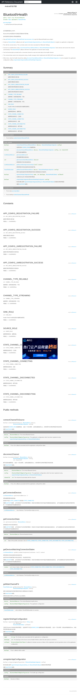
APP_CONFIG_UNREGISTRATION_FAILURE (18, 84)
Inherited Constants (68, 13)
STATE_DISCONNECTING (67, 540)
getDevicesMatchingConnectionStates (25, 164)
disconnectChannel (21, 150)
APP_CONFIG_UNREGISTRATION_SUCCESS (19, 89)
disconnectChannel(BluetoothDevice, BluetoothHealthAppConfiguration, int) (44, 58)
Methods (74, 13)
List (5, 154)
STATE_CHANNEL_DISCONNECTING (17, 128)
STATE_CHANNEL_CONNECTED (16, 114)
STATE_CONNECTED (15, 500)
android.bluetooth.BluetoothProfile (21, 138)
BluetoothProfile (22, 19)
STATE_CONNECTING (43, 540)
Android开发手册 (10, 6)
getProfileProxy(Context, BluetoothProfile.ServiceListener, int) (19, 39)
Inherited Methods (67, 14)
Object (9, 19)
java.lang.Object (7, 22)
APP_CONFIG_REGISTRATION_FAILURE (18, 74)
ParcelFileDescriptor (8, 169)
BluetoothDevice (32, 145)
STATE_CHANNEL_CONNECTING (16, 119)
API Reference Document (12, 2)
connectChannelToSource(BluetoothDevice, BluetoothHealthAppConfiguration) (37, 47)
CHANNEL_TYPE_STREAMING (15, 99)
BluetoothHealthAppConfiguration (36, 179)
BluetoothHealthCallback (18, 624)
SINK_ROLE (11, 104)
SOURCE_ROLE (12, 109)
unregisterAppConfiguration (23, 179)
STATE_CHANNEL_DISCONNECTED (16, 124)
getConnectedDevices (21, 154)
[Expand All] (74, 14)
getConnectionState (21, 159)
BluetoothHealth (12, 42)
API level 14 (74, 12)
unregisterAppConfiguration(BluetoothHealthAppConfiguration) (27, 60)
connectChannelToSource (22, 145)
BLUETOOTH (22, 184)
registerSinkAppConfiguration (23, 174)
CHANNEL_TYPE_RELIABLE (15, 94)
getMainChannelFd (21, 169)
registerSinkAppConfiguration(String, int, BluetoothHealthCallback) (39, 42)
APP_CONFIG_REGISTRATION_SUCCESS (18, 79)
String (31, 174)
